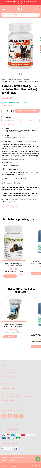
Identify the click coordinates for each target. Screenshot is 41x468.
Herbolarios (26, 79)
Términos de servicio (7, 373)
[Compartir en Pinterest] (16, 207)
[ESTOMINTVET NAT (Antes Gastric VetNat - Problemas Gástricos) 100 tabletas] (21, 276)
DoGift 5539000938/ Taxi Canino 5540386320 (18, 397)
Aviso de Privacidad (7, 369)
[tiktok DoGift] (15, 416)
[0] (37, 9)
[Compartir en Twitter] (12, 207)
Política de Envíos (6, 383)
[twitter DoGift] (21, 416)
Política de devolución (8, 376)
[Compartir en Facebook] (8, 207)
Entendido (35, 465)
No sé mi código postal (7, 124)
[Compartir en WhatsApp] (3, 206)
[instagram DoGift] (3, 416)
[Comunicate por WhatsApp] (38, 459)
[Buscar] (37, 14)
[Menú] (3, 8)
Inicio (3, 79)
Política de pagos (6, 380)
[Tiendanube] (7, 460)
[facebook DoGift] (9, 416)
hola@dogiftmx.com (10, 400)
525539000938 (9, 393)
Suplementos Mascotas (14, 79)
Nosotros (4, 365)
